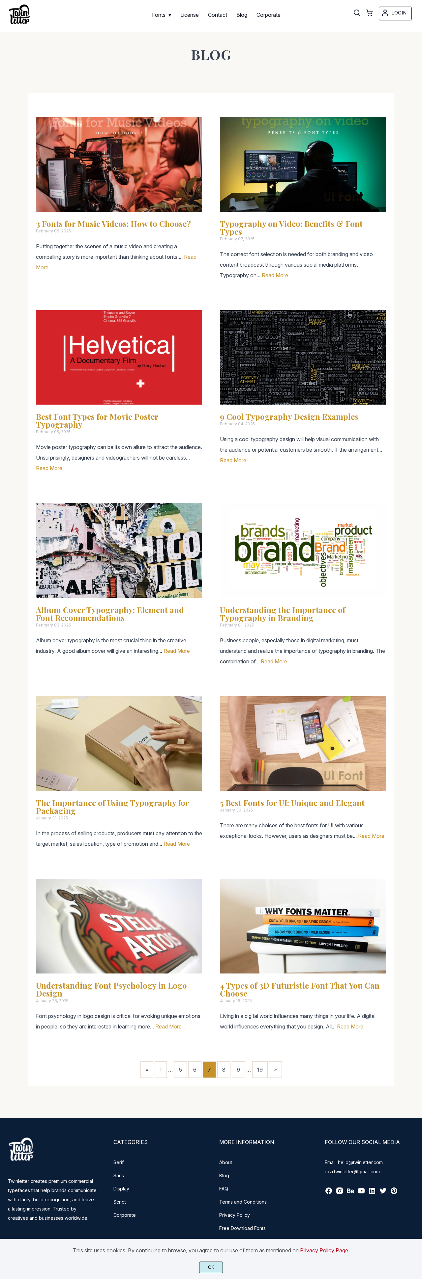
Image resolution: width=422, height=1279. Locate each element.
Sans (118, 1175)
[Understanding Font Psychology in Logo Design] (119, 926)
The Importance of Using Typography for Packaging (112, 806)
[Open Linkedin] (372, 1193)
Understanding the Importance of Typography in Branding (282, 613)
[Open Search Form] (357, 13)
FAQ (223, 1188)
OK (211, 1267)
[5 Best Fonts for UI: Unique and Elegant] (303, 743)
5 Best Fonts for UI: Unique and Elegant (292, 802)
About (225, 1162)
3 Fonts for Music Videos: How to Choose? (113, 223)
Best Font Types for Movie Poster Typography (97, 420)
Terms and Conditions (243, 1202)
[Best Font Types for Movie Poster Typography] (119, 357)
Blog (224, 1175)
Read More (275, 275)
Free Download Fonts (242, 1228)
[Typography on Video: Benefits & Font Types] (303, 164)
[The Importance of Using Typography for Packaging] (119, 743)
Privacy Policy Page (324, 1250)
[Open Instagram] (340, 1193)
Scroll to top (416, 1108)
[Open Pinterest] (394, 1193)
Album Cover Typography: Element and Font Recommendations (110, 613)
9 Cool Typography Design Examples (290, 416)
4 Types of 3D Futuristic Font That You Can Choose (299, 989)
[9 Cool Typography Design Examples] (303, 357)
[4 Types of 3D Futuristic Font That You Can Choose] (303, 926)
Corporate (124, 1215)
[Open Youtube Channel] (361, 1193)
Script (119, 1202)
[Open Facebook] (329, 1193)
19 (260, 1069)
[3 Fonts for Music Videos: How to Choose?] (119, 164)
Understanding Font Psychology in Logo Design (111, 989)
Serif (118, 1162)
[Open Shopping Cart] (369, 13)
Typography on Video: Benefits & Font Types (291, 227)
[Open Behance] (350, 1193)
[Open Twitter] (383, 1193)
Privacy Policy (234, 1215)
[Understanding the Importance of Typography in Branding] (303, 550)
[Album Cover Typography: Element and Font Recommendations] (119, 550)
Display (121, 1188)
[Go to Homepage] (19, 25)
